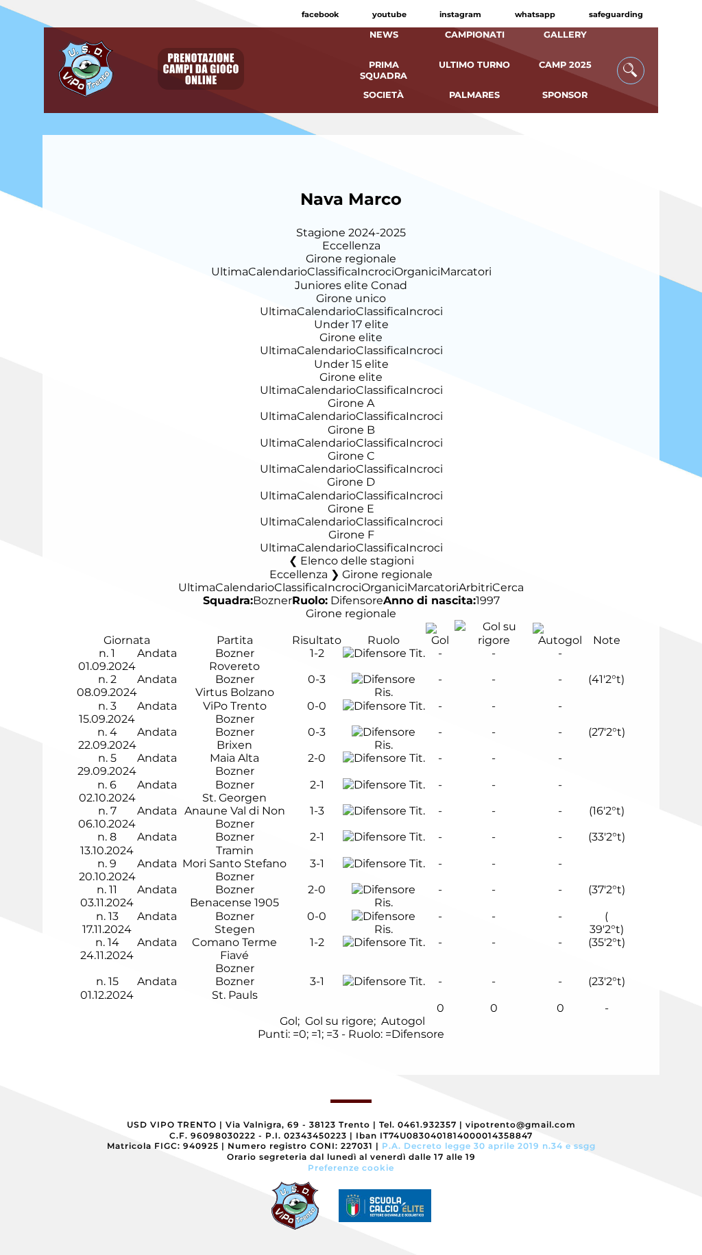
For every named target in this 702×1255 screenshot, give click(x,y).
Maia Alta (234, 758)
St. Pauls (235, 995)
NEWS (384, 34)
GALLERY (565, 34)
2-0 (317, 758)
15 (113, 981)
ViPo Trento (235, 705)
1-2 (317, 653)
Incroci (375, 271)
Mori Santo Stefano (234, 863)
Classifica (332, 271)
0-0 (316, 705)
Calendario (277, 271)
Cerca (508, 587)
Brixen (234, 744)
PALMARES (474, 95)
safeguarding (616, 14)
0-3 (317, 679)
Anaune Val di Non (234, 810)
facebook (320, 14)
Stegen (235, 929)
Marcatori (466, 271)
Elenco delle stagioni (357, 560)
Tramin (235, 850)
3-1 (317, 863)
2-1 (317, 784)
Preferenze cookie (351, 1168)
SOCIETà (383, 95)
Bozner (272, 600)
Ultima (229, 271)
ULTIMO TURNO (474, 65)
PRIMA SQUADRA (383, 70)
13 (113, 916)
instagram (460, 14)
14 (113, 942)
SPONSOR (565, 95)
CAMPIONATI (475, 34)
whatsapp (535, 14)
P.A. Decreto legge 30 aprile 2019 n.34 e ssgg (489, 1146)
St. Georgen (234, 797)
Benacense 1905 (234, 902)
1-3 (317, 810)
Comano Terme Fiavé (234, 949)
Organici (417, 271)
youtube (389, 14)
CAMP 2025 (565, 65)
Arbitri (475, 587)
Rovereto (234, 666)
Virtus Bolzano (234, 692)
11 (113, 889)
